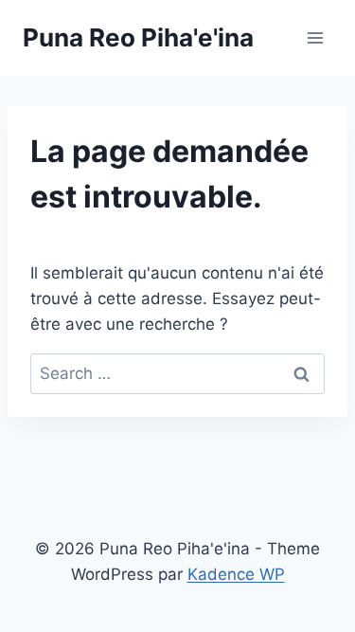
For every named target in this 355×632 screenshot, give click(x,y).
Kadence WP (236, 574)
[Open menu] (314, 37)
